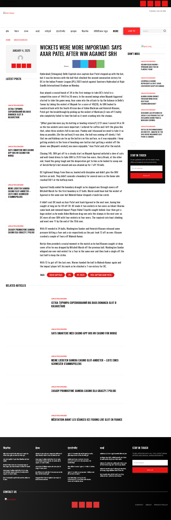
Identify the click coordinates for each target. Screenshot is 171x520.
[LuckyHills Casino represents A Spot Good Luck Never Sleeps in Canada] (133, 82)
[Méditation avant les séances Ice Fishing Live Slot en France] (27, 418)
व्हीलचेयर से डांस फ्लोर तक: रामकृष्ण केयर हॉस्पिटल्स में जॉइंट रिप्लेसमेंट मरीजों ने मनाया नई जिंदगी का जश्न (49, 454)
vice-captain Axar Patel (101, 275)
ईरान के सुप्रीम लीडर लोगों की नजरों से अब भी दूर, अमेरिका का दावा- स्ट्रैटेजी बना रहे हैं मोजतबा (112, 475)
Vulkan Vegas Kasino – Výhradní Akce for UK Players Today (150, 67)
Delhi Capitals (56, 275)
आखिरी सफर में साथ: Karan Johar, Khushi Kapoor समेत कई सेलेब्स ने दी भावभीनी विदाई (79, 461)
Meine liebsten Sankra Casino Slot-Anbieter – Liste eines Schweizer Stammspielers (19, 192)
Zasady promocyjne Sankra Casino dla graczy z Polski (21, 231)
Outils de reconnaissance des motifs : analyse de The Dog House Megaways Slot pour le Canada (152, 133)
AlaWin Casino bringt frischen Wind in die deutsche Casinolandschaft (150, 100)
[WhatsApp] (100, 64)
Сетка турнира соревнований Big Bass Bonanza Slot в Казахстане (19, 113)
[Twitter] (158, 4)
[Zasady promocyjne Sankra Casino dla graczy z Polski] (21, 213)
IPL (69, 275)
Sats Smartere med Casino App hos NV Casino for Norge (21, 152)
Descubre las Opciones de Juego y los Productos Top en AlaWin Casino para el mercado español (152, 116)
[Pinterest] (92, 64)
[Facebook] (143, 4)
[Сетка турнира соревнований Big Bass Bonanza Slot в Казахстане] (21, 92)
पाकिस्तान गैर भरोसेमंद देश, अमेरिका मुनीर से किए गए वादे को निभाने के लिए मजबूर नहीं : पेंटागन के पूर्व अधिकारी (113, 464)
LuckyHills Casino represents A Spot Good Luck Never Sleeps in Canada (152, 83)
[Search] (164, 31)
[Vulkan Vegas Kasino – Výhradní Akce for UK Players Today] (133, 65)
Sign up (146, 176)
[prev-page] (129, 144)
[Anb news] (16, 18)
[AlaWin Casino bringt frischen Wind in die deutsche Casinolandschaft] (133, 99)
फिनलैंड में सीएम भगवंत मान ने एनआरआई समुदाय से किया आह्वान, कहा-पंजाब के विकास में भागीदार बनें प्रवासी (16, 465)
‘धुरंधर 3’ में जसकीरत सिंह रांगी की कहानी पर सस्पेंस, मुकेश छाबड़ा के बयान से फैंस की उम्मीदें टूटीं (80, 454)
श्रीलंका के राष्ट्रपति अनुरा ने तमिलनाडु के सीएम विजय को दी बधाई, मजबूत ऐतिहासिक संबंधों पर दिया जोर (113, 469)
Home (8, 39)
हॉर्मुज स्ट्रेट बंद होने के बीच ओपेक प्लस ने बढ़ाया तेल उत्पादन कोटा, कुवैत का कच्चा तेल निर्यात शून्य (15, 454)
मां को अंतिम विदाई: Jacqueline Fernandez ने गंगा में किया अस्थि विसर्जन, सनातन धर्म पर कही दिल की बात (79, 479)
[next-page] (133, 144)
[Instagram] (150, 4)
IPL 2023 (80, 275)
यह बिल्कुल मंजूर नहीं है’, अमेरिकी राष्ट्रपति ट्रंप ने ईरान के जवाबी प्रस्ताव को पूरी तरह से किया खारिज (113, 458)
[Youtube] (165, 4)
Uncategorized (21, 39)
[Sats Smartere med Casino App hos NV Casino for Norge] (21, 134)
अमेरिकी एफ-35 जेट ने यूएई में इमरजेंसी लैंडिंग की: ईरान (113, 454)
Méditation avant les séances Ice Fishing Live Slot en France (86, 420)
